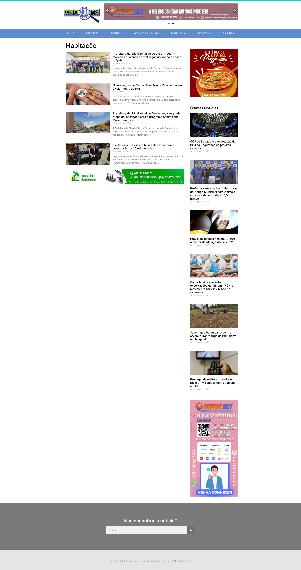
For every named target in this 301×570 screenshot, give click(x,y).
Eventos (116, 33)
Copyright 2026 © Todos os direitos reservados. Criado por (151, 560)
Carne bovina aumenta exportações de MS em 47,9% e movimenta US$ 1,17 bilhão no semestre (211, 287)
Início (70, 33)
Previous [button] (107, 11)
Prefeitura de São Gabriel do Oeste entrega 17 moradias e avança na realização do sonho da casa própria (147, 57)
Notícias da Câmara (146, 33)
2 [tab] (173, 23)
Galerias (228, 33)
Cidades (202, 33)
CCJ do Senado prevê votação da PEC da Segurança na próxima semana (212, 145)
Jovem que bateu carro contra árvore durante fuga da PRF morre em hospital (213, 336)
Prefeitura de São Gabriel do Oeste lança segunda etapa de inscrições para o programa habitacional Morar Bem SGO (146, 117)
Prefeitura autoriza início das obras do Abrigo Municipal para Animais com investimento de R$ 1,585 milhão (213, 193)
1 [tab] (169, 23)
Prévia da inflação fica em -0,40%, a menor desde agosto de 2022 (213, 240)
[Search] (191, 530)
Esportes (92, 33)
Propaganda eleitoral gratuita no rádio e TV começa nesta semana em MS (212, 383)
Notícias (176, 33)
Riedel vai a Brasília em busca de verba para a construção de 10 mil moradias (143, 146)
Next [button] (234, 11)
